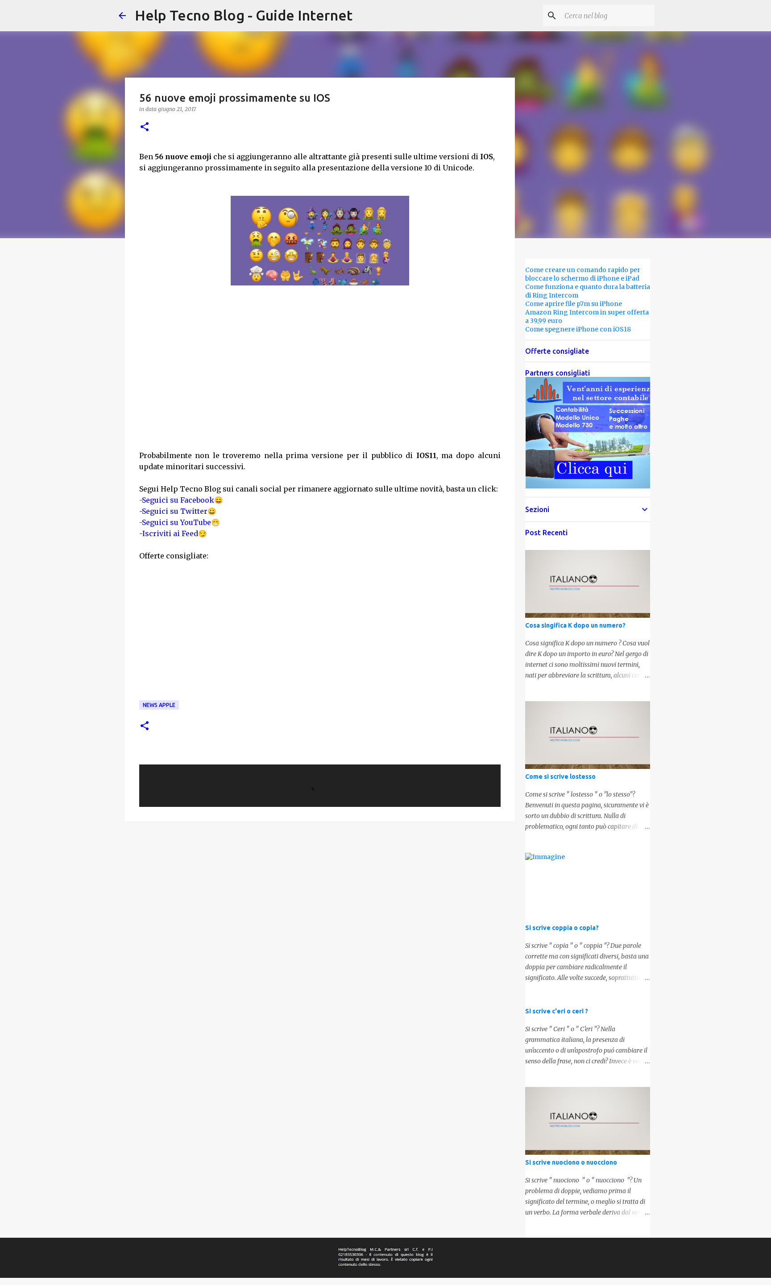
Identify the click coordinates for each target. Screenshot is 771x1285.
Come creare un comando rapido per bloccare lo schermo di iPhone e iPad (582, 274)
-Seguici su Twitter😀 (177, 511)
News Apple (159, 705)
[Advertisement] (320, 373)
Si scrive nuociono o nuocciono (571, 1162)
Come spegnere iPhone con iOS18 (578, 329)
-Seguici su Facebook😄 (181, 500)
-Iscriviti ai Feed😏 (173, 533)
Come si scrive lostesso (560, 776)
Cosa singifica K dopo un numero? (575, 625)
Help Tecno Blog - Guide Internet (243, 15)
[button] (144, 127)
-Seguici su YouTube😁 (179, 522)
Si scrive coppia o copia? (562, 927)
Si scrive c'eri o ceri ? (556, 1011)
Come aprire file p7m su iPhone (573, 304)
